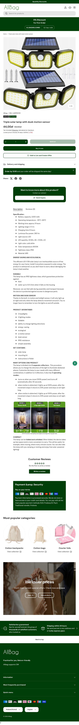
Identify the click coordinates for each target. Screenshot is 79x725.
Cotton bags (39, 548)
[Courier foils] (65, 534)
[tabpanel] (39, 332)
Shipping (15, 130)
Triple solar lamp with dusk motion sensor (21, 34)
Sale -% (30, 595)
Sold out (53, 142)
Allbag (5, 113)
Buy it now (39, 148)
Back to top (39, 639)
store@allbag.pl (39, 2)
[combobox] (39, 13)
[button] (74, 363)
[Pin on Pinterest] (20, 178)
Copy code (49, 28)
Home (5, 34)
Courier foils (65, 548)
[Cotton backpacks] (14, 534)
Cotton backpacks (14, 548)
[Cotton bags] (39, 534)
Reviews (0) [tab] (30, 209)
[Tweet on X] (11, 178)
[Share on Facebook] (16, 178)
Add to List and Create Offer (41, 155)
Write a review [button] (39, 471)
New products (46, 595)
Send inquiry (41, 198)
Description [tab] (18, 209)
